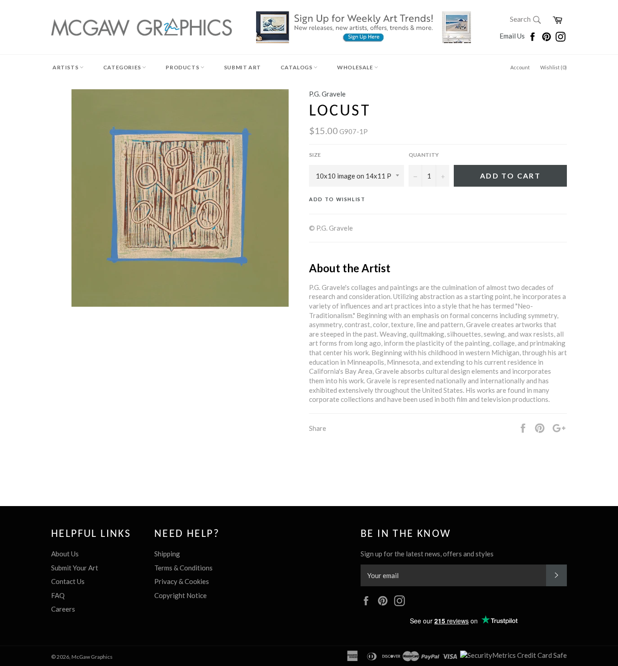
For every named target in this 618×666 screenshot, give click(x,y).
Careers (63, 609)
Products (183, 67)
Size (315, 154)
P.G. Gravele (327, 94)
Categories (123, 67)
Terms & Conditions (183, 568)
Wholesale (355, 67)
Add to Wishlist (337, 199)
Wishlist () (553, 67)
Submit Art (242, 67)
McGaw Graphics (92, 656)
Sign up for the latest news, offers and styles (427, 554)
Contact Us (68, 581)
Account (520, 67)
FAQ (58, 595)
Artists (66, 67)
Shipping (167, 554)
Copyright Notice (180, 595)
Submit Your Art (74, 568)
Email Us (512, 36)
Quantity (424, 154)
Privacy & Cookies (181, 581)
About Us (65, 554)
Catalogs (297, 67)
